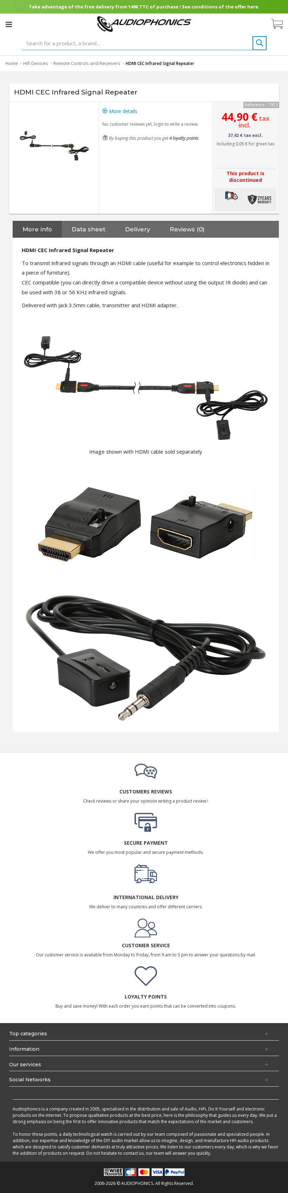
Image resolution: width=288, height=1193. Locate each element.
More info (37, 229)
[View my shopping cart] (280, 24)
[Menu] (8, 24)
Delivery (137, 229)
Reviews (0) (187, 229)
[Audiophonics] (144, 24)
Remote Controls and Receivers (86, 63)
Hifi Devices (35, 63)
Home (11, 63)
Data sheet (88, 229)
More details (122, 111)
